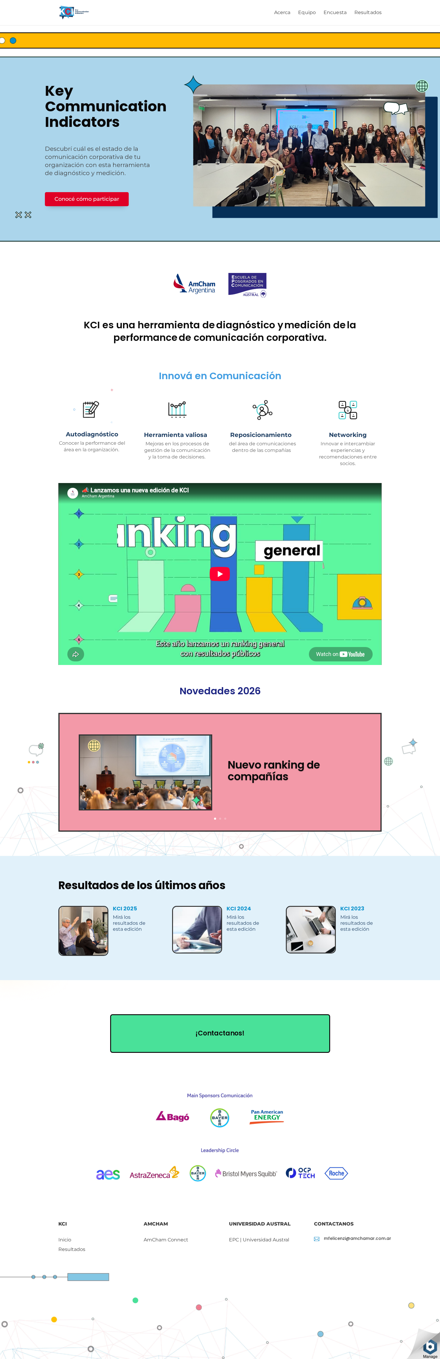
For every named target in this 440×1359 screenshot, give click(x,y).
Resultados (368, 12)
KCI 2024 (239, 908)
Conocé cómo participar (86, 199)
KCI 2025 (125, 908)
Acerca (282, 12)
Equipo (307, 12)
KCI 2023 (352, 908)
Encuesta (335, 12)
